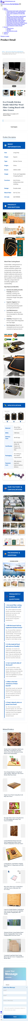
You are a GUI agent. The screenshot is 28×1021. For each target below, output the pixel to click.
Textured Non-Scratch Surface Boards (16, 24)
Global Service (10, 28)
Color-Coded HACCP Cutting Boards (16, 12)
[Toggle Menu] (20, 4)
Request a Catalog (5, 36)
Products (6, 9)
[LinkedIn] (2, 2)
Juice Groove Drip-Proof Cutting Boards (16, 16)
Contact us (6, 32)
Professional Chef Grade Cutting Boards (16, 11)
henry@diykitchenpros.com (8, 1)
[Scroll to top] (2, 1019)
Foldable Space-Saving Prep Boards (15, 17)
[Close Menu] (2, 5)
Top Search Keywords (12, 31)
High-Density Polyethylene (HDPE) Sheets (17, 23)
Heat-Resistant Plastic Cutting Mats (15, 19)
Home (5, 8)
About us (6, 33)
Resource (6, 27)
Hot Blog (9, 29)
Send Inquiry (14, 127)
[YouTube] (3, 2)
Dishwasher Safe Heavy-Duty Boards (15, 21)
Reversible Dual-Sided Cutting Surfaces (16, 20)
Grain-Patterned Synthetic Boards (14, 25)
